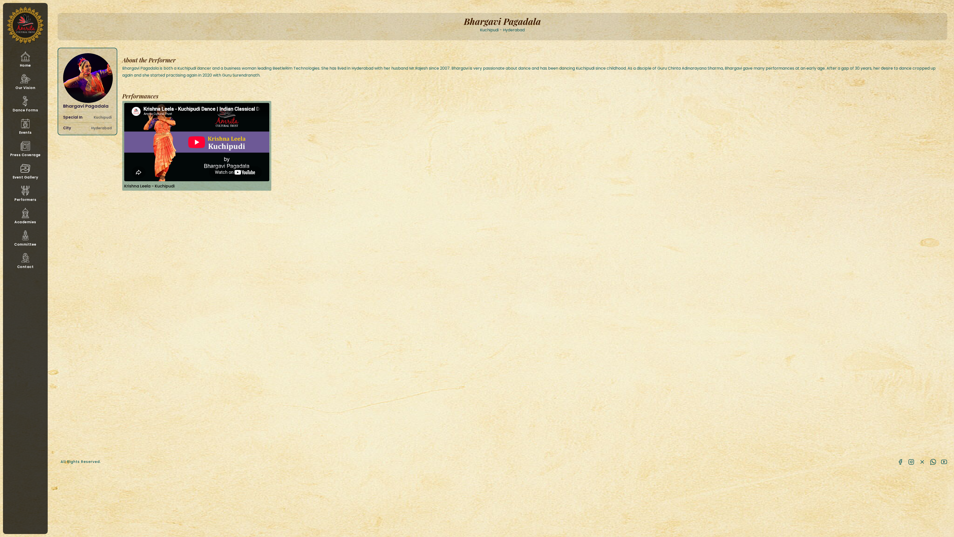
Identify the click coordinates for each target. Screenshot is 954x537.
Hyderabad (101, 128)
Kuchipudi (103, 117)
